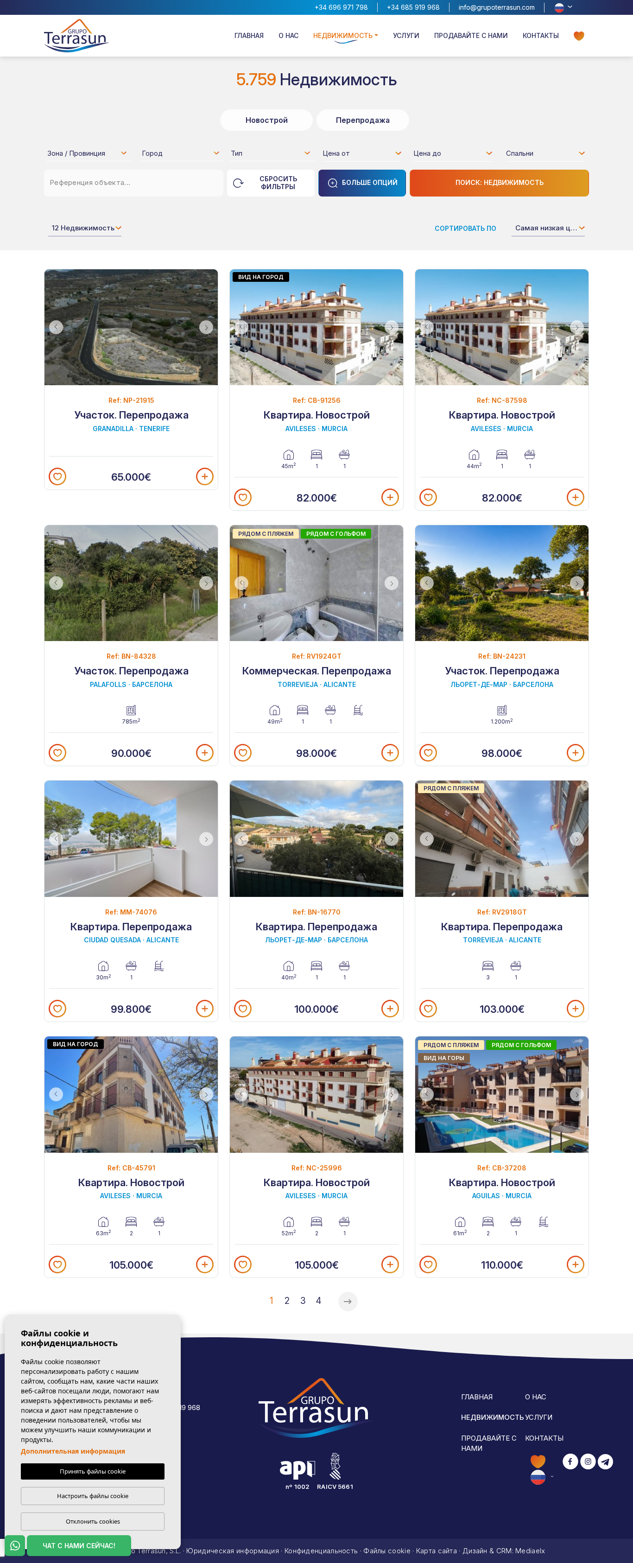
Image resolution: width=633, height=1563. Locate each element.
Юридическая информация (232, 1550)
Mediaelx (530, 1550)
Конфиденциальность (321, 1550)
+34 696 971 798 (341, 7)
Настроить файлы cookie (92, 1496)
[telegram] (605, 1469)
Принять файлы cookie (93, 1471)
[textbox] (89, 155)
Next (208, 327)
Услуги (406, 35)
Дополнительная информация (73, 1451)
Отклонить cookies (93, 1521)
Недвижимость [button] (343, 35)
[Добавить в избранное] (57, 476)
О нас (288, 35)
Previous (53, 327)
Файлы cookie (387, 1550)
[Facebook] (570, 1469)
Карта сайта (436, 1550)
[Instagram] (588, 1469)
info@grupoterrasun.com (497, 7)
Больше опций (370, 182)
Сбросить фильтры (278, 183)
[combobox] (87, 153)
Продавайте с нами (471, 35)
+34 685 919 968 (413, 7)
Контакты (541, 35)
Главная (249, 35)
